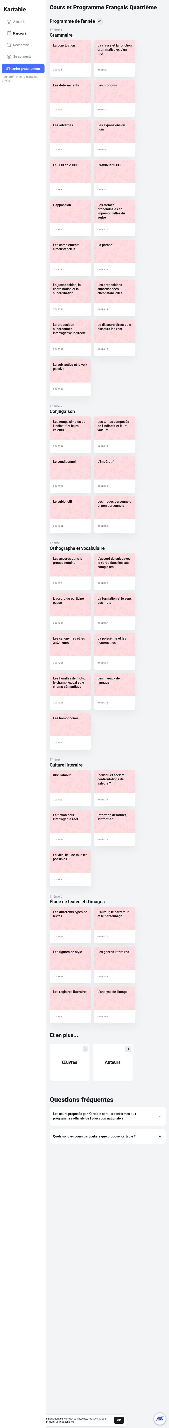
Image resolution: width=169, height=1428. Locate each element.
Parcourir (20, 33)
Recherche (21, 45)
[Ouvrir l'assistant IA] (160, 1419)
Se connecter (23, 57)
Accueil (18, 22)
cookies (97, 1418)
